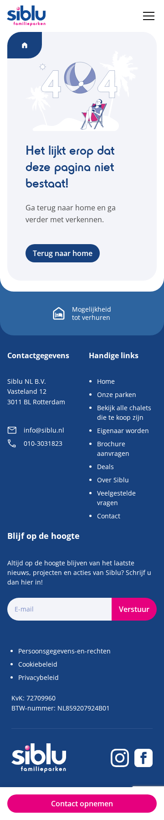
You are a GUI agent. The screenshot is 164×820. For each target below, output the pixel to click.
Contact (108, 516)
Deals (105, 466)
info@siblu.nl (44, 430)
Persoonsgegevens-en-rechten (64, 651)
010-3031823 (43, 443)
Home (106, 381)
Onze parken (116, 394)
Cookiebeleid (37, 664)
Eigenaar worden (123, 430)
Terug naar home (62, 253)
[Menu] (148, 16)
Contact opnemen (82, 804)
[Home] (26, 15)
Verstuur (134, 609)
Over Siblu (113, 479)
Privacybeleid (38, 677)
